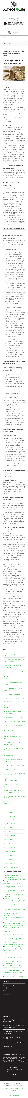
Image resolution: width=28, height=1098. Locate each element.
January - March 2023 (10, 863)
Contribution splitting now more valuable (12, 677)
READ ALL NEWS (8, 1046)
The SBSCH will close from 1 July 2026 (14, 702)
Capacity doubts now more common (14, 946)
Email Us (5, 990)
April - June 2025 (8, 828)
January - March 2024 (10, 847)
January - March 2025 (10, 831)
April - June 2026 (8, 812)
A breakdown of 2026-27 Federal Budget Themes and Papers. (13, 791)
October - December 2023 (11, 851)
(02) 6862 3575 (16, 15)
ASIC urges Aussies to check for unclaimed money (12, 743)
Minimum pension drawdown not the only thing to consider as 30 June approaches (13, 736)
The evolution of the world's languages (14, 731)
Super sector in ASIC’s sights (11, 898)
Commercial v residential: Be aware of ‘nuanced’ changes (14, 754)
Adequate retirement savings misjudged (14, 698)
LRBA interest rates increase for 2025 (14, 970)
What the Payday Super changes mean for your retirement (14, 712)
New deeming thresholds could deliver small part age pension (14, 660)
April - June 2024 (8, 843)
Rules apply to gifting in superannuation (14, 721)
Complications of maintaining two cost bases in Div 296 (14, 706)
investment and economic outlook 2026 (14, 717)
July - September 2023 (10, 855)
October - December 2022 (11, 867)
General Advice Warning (11, 1088)
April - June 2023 (8, 859)
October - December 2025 (11, 820)
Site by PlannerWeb (14, 1095)
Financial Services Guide (14, 1067)
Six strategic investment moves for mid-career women (14, 760)
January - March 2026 (10, 816)
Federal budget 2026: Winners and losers (13, 785)
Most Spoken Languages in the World (14, 976)
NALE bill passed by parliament (12, 965)
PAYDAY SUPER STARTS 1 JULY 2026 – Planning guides (14, 749)
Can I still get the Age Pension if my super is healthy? (13, 666)
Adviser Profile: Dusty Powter (14, 1069)
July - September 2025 (10, 824)
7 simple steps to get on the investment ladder (14, 802)
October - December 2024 (11, 835)
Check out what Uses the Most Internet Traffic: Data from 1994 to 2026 (14, 774)
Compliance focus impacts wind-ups (13, 967)
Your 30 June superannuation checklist (14, 765)
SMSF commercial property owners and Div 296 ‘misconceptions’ (14, 797)
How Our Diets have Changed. (12, 694)
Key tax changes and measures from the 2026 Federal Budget (13, 779)
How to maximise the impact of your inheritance (13, 689)
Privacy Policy (14, 1074)
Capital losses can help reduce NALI (13, 883)
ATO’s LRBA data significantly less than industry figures (14, 654)
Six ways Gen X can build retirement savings (13, 683)
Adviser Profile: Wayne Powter (14, 1072)
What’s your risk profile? (10, 769)
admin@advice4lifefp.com (14, 18)
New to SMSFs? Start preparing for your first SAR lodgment (13, 672)
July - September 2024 (10, 839)
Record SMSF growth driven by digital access (14, 726)
